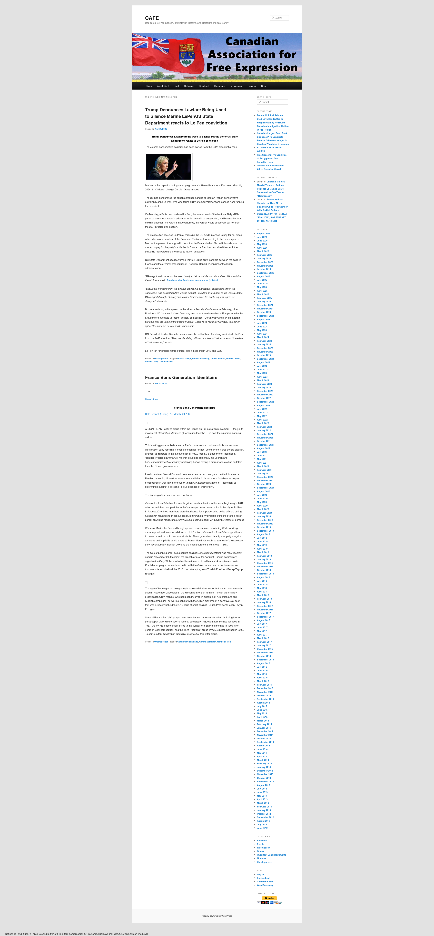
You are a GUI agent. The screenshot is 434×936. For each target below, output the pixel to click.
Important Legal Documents (271, 854)
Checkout (204, 85)
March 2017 (263, 638)
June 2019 (262, 541)
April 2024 (262, 333)
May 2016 (262, 674)
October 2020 (264, 484)
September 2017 (265, 616)
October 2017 (264, 613)
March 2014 (263, 760)
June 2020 (262, 498)
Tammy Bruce (166, 361)
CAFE (152, 17)
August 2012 (263, 820)
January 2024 (264, 344)
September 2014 (265, 742)
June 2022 (262, 412)
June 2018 (262, 584)
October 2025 (264, 269)
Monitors (261, 858)
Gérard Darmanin (207, 641)
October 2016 (264, 656)
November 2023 (265, 351)
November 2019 (265, 523)
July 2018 (262, 580)
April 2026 (262, 247)
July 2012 (262, 824)
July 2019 (262, 537)
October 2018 (264, 570)
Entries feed (263, 878)
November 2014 (265, 734)
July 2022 (262, 409)
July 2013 (262, 788)
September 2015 (265, 699)
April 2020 (262, 505)
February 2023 (264, 383)
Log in (260, 874)
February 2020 (264, 512)
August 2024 (263, 319)
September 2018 (265, 573)
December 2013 (265, 770)
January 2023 (264, 387)
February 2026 (264, 254)
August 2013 (263, 785)
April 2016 (262, 677)
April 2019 (262, 548)
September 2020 (265, 487)
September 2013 (265, 781)
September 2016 (265, 659)
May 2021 (262, 459)
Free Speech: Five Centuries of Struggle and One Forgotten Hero (272, 158)
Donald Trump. (184, 358)
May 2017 (262, 630)
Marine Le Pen (233, 358)
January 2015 (264, 727)
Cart (177, 85)
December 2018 (265, 562)
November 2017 (265, 609)
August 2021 (263, 448)
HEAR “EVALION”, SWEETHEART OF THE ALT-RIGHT (272, 217)
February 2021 (264, 469)
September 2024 (265, 315)
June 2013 (262, 792)
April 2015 (262, 716)
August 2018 (263, 577)
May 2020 (262, 502)
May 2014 (262, 752)
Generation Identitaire (187, 641)
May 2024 (262, 330)
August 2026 (263, 233)
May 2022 (262, 416)
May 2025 (262, 287)
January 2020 (264, 516)
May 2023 (262, 373)
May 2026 (262, 244)
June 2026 (262, 240)
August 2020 (263, 491)
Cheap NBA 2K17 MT (268, 213)
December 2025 (265, 262)
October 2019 (264, 527)
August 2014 (263, 745)
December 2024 (265, 305)
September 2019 (265, 530)
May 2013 (262, 795)
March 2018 (263, 595)
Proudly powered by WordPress (217, 915)
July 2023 (262, 365)
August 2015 (263, 702)
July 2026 (262, 237)
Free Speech (263, 847)
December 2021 (265, 434)
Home (149, 85)
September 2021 (265, 444)
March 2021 (263, 466)
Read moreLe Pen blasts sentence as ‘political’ (192, 280)
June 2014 (262, 749)
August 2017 (263, 620)
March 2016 (263, 681)
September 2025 (265, 272)
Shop (263, 85)
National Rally (152, 361)
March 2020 (263, 509)
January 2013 (264, 810)
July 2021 (262, 451)
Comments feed (265, 881)
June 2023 (262, 369)
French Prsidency (200, 358)
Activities (262, 840)
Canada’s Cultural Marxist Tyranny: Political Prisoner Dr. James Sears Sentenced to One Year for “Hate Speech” (271, 189)
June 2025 (262, 283)
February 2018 (264, 598)
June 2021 (262, 455)
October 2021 (264, 441)
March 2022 (263, 423)
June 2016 (262, 670)
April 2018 (262, 591)
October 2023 (264, 355)
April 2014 (262, 756)
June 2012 (262, 828)
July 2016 (262, 666)
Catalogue (189, 85)
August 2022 (263, 405)
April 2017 (262, 634)
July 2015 (262, 706)
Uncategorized (161, 358)
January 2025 (264, 301)
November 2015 (265, 692)
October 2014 (264, 738)
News (148, 399)
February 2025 (264, 297)
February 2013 (264, 806)
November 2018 (265, 566)
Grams (260, 851)
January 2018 (264, 602)
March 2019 (263, 552)
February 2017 (264, 641)
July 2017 (262, 623)
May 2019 (262, 545)
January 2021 (264, 473)
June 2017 (262, 627)
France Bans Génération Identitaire (181, 377)
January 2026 (264, 258)
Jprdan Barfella (217, 358)
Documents (219, 85)
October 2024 (264, 312)
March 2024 (263, 337)
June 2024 (262, 326)
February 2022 (264, 426)
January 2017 (264, 645)
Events (260, 844)
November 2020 (265, 480)
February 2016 (264, 684)
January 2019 (264, 559)
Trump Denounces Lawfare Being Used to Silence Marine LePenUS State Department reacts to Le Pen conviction (186, 116)
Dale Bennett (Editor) (156, 414)
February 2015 (264, 724)
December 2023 (265, 348)
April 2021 (262, 462)
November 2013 (265, 774)
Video (155, 399)
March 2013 (263, 802)
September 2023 (265, 358)
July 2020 (262, 494)
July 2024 (262, 323)
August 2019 (263, 534)
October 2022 (264, 398)
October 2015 (264, 695)
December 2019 (265, 520)
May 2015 (262, 713)
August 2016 (263, 663)
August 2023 (263, 362)
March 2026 (263, 251)
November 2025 (265, 265)
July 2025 (262, 279)
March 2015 (263, 720)
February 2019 (264, 555)
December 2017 (265, 606)
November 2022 (265, 394)
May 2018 (262, 588)
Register (252, 85)
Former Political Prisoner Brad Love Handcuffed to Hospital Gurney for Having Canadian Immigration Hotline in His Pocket (273, 122)
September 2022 (265, 401)
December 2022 (265, 391)
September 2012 (265, 817)
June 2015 (262, 709)
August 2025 (263, 276)
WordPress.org (265, 885)
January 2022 (264, 430)
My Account (236, 85)
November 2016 (265, 652)
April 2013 (262, 799)
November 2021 (265, 437)
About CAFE (163, 85)
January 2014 (264, 767)
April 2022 (262, 419)
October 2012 (264, 813)
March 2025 (263, 294)
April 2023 (262, 376)
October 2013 (264, 777)
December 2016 (265, 648)
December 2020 (265, 477)
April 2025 (262, 290)
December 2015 (265, 688)
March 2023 (263, 380)
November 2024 (265, 308)
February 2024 (264, 340)
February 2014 (264, 763)
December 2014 (265, 731)
